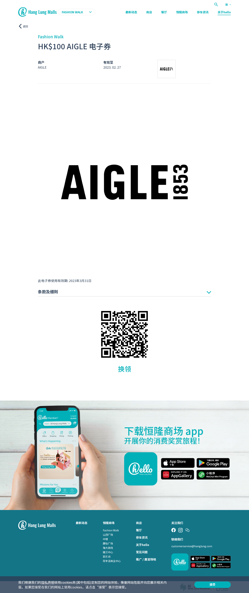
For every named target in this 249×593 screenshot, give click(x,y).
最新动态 (131, 12)
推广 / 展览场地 (146, 559)
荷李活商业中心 (112, 561)
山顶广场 (108, 534)
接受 (212, 584)
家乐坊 (106, 556)
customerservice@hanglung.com (191, 546)
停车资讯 (203, 12)
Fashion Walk (111, 530)
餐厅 (164, 12)
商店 (149, 12)
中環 (105, 539)
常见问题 (142, 552)
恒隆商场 (182, 12)
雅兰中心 (108, 552)
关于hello (224, 12)
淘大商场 (108, 548)
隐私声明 (47, 582)
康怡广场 (108, 543)
